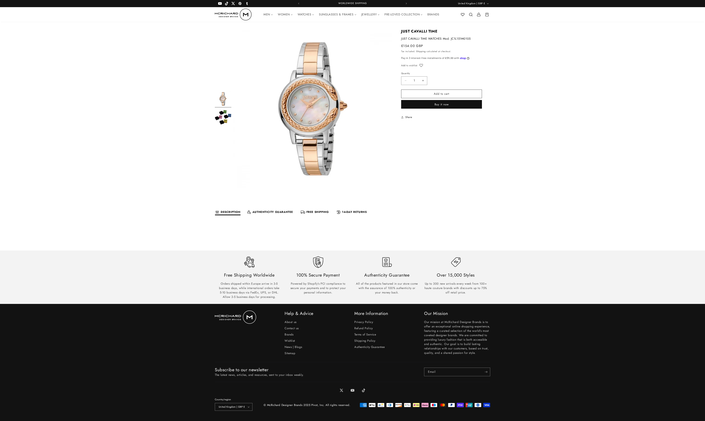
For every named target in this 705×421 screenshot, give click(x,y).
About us (291, 322)
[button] (471, 14)
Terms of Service (365, 334)
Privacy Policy (363, 322)
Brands (289, 334)
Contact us (292, 328)
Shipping (421, 51)
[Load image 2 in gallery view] (223, 117)
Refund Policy (363, 328)
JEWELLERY (369, 14)
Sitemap (290, 353)
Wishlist (290, 341)
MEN (266, 14)
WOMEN (284, 14)
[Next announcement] (406, 3)
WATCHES (304, 14)
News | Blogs (293, 347)
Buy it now (442, 104)
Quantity (405, 73)
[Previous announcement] (299, 3)
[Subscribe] (486, 372)
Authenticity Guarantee (369, 347)
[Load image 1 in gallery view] (223, 99)
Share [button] (408, 117)
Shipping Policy (364, 341)
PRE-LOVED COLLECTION (402, 14)
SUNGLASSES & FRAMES (336, 14)
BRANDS (433, 14)
